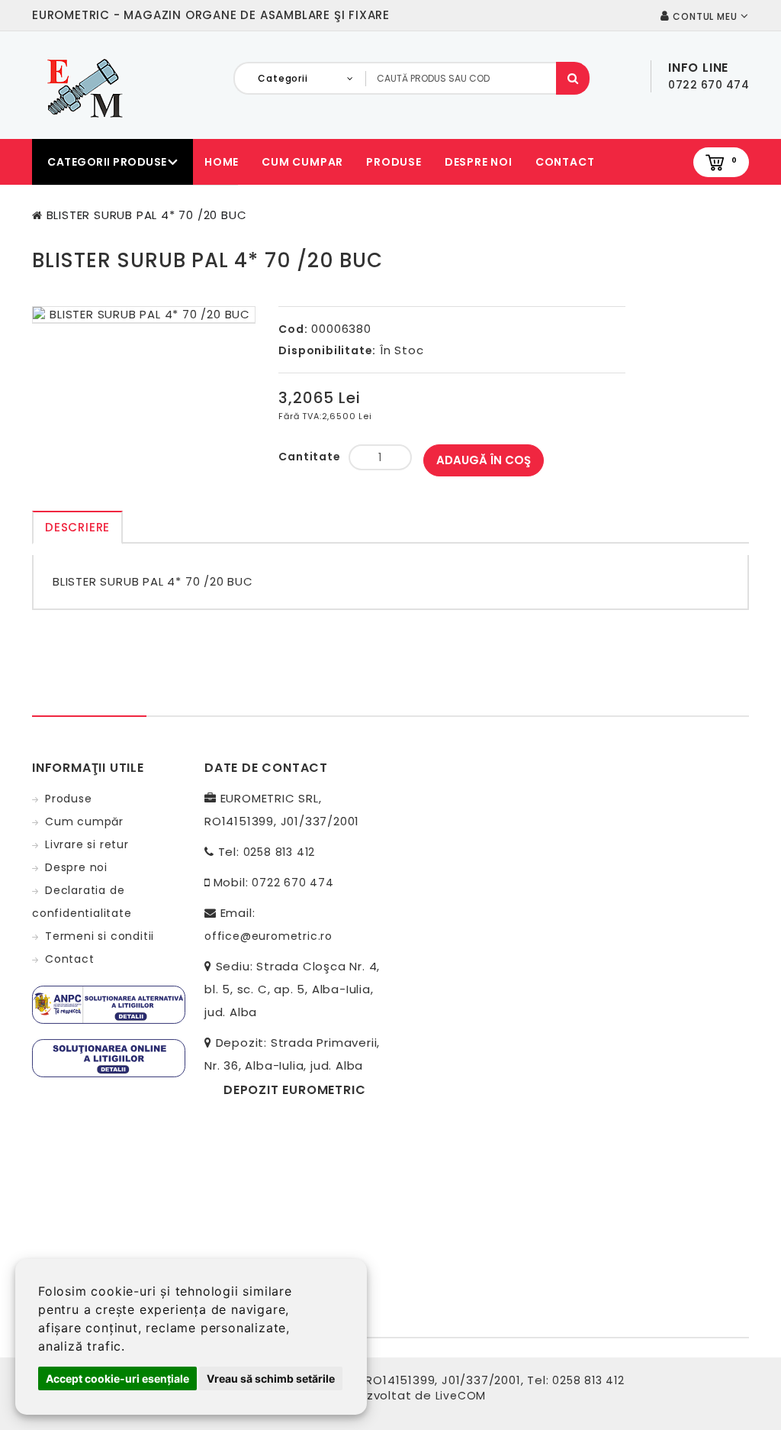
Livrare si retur (87, 844)
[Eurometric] (82, 87)
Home (221, 161)
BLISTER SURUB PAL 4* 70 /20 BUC (147, 215)
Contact (565, 161)
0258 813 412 (279, 852)
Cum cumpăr (84, 821)
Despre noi (479, 161)
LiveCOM (461, 1395)
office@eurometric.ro (268, 936)
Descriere (77, 527)
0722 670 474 (293, 882)
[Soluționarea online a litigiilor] (108, 1057)
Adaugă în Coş (483, 460)
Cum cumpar (302, 161)
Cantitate (309, 456)
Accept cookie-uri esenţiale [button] (117, 1378)
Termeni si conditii (99, 936)
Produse (394, 161)
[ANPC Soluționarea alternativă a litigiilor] (108, 1004)
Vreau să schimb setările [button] (271, 1378)
